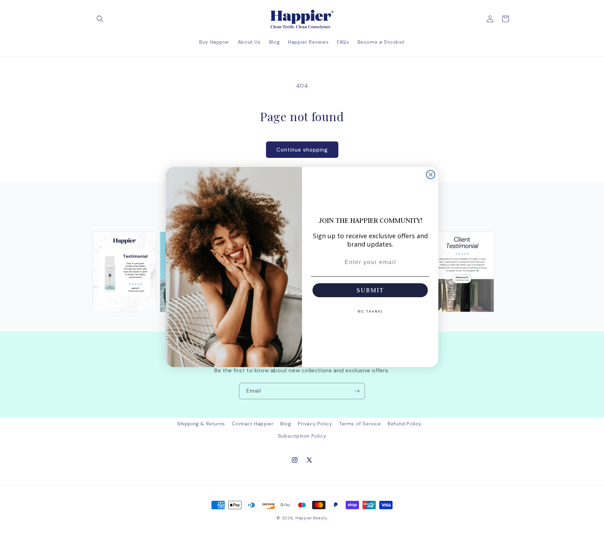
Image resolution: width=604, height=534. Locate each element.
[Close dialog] (430, 174)
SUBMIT (370, 290)
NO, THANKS (370, 311)
